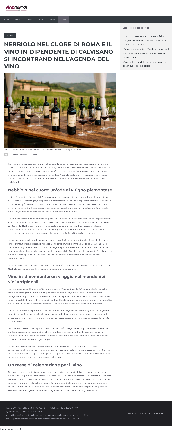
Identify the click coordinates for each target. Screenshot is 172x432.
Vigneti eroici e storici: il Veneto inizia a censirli (146, 49)
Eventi (64, 19)
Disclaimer (132, 413)
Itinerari (41, 19)
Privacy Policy (146, 413)
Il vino (17, 19)
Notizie (6, 19)
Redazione (158, 413)
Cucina (29, 19)
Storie (52, 19)
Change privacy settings (12, 429)
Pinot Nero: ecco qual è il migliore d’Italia (143, 35)
